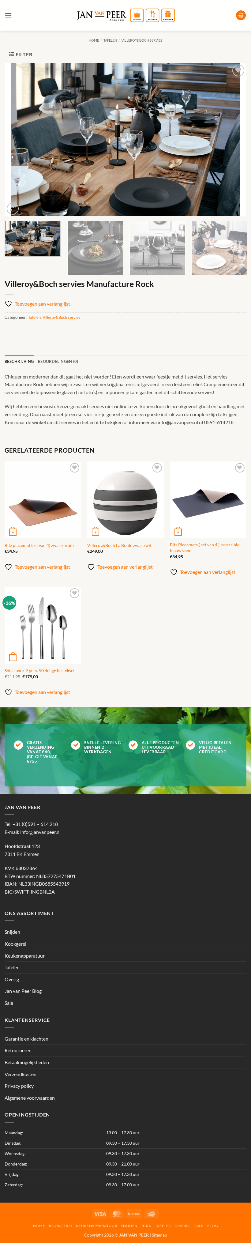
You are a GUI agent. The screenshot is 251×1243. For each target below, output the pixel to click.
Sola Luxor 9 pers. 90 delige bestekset (40, 670)
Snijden (12, 932)
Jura (146, 1225)
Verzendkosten (20, 1074)
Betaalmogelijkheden (27, 1062)
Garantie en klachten (26, 1038)
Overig (12, 979)
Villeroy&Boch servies (142, 40)
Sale (9, 1003)
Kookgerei (15, 944)
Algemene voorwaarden (30, 1098)
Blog (212, 1225)
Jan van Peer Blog (23, 991)
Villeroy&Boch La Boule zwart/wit (119, 545)
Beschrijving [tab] (19, 361)
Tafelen (110, 40)
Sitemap (159, 1234)
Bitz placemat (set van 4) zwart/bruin (39, 545)
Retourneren (18, 1050)
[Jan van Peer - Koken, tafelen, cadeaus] (125, 15)
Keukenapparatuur (25, 956)
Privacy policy (19, 1086)
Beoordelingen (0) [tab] (58, 361)
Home (94, 40)
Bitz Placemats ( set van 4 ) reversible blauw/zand (204, 547)
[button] (8, 15)
